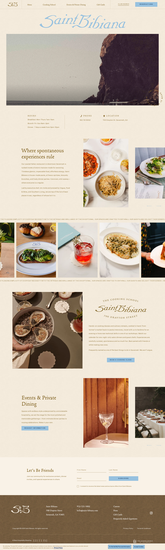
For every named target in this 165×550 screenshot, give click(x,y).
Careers (116, 507)
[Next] (158, 206)
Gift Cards (101, 5)
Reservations (146, 4)
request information (34, 428)
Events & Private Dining (76, 5)
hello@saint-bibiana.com (87, 511)
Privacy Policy (128, 528)
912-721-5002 (83, 507)
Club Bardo (123, 4)
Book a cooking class (121, 360)
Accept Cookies (138, 546)
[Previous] (149, 206)
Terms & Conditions (144, 528)
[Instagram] (151, 512)
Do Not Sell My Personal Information (119, 546)
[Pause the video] (47, 330)
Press (115, 511)
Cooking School (49, 5)
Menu (29, 5)
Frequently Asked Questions (125, 519)
